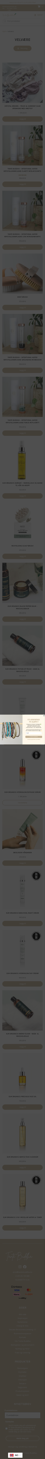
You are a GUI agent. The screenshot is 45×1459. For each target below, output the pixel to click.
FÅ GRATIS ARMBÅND (34, 736)
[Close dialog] (44, 715)
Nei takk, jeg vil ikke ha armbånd (33, 739)
